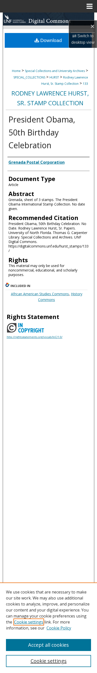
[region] (48, 627)
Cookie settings (28, 622)
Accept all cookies (48, 645)
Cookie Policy (59, 628)
